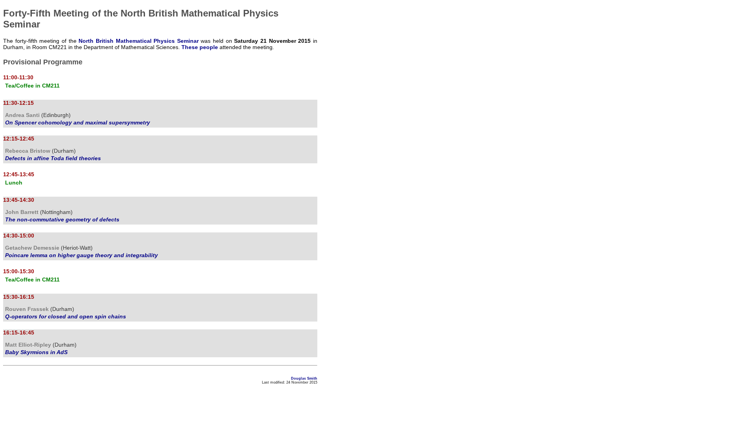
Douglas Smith (304, 378)
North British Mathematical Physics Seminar (139, 41)
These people (199, 47)
